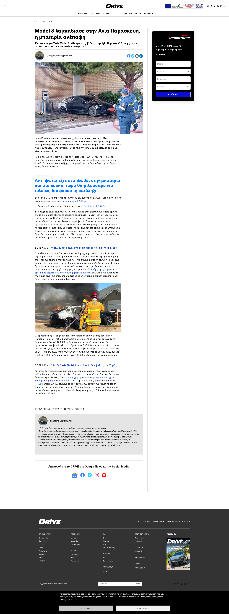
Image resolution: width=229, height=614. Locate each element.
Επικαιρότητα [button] (45, 534)
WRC (72, 557)
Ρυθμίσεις (86, 608)
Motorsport (75, 561)
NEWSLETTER (158, 521)
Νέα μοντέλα (43, 538)
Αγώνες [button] (74, 550)
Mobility (105, 544)
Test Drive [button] (76, 534)
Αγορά (41, 557)
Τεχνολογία (43, 551)
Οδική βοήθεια (140, 557)
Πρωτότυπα (43, 541)
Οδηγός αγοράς (140, 538)
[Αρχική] (114, 6)
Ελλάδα (41, 544)
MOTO (105, 571)
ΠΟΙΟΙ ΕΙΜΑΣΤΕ (144, 521)
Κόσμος (41, 548)
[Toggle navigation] (5, 6)
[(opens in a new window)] (212, 6)
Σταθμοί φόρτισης (109, 548)
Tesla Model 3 (43, 409)
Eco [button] (104, 534)
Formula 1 (74, 554)
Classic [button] (106, 554)
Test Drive (95, 13)
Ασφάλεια (42, 554)
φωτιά (56, 409)
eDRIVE (138, 13)
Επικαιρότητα (81, 13)
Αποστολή (74, 541)
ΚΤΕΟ (137, 554)
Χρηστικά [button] (139, 547)
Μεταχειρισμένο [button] (142, 534)
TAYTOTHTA (185, 521)
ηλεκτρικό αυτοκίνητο (73, 409)
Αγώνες (106, 13)
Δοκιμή (73, 538)
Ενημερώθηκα (142, 608)
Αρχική (36, 21)
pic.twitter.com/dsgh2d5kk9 (71, 201)
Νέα (104, 538)
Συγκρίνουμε (75, 544)
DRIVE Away (127, 13)
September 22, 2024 (94, 206)
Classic (115, 13)
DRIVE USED (149, 13)
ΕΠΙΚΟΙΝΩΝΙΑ (172, 521)
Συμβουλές (139, 541)
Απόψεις (42, 561)
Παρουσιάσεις (108, 561)
